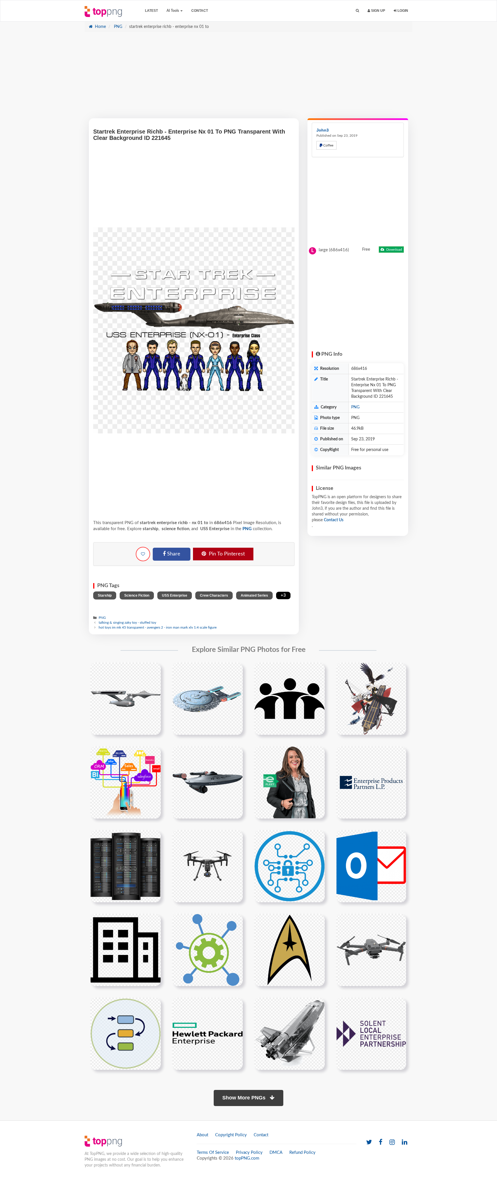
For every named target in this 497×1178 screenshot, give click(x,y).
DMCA (275, 1152)
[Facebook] (381, 1142)
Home (100, 27)
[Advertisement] (248, 78)
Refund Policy (302, 1152)
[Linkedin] (404, 1142)
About (202, 1135)
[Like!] (143, 554)
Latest (151, 11)
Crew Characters (214, 595)
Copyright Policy (231, 1135)
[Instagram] (392, 1142)
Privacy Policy (249, 1152)
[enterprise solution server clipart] (125, 866)
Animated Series (254, 595)
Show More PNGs (244, 1098)
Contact (199, 11)
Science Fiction (136, 595)
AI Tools (173, 10)
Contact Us (333, 520)
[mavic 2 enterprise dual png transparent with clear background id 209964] (371, 950)
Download (393, 249)
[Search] (357, 10)
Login (402, 11)
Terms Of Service (213, 1152)
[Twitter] (369, 1142)
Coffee (327, 145)
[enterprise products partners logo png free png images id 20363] (371, 782)
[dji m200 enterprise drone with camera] (207, 866)
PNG (117, 27)
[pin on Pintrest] (153, 670)
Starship (105, 595)
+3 (283, 595)
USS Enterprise (174, 595)
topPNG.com (247, 1158)
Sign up (377, 11)
